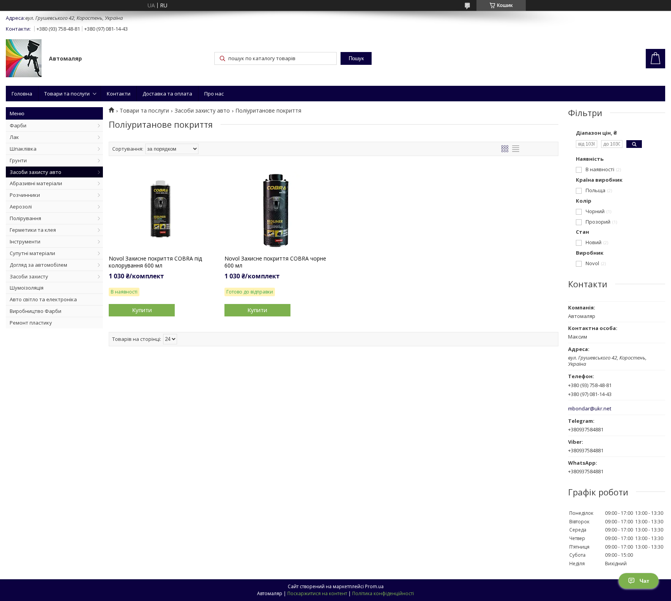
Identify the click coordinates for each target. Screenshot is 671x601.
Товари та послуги (67, 93)
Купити (142, 310)
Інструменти (25, 241)
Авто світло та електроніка (43, 299)
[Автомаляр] (24, 59)
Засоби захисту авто (35, 171)
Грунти (18, 160)
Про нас (214, 93)
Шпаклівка (23, 148)
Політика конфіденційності (383, 593)
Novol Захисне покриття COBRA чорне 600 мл (275, 262)
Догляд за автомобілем (38, 264)
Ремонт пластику (31, 322)
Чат (644, 581)
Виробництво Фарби (35, 310)
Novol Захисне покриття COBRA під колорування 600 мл (155, 262)
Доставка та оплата (167, 93)
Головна (22, 93)
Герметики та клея (33, 229)
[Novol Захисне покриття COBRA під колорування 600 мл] (160, 210)
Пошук (356, 58)
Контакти (118, 93)
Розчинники (25, 194)
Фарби (18, 125)
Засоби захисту (29, 276)
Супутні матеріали (32, 253)
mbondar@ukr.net (589, 408)
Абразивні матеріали (36, 183)
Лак (14, 137)
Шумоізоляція (26, 287)
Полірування (25, 218)
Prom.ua (374, 586)
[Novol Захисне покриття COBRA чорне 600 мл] (275, 210)
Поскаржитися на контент (317, 593)
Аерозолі (21, 206)
